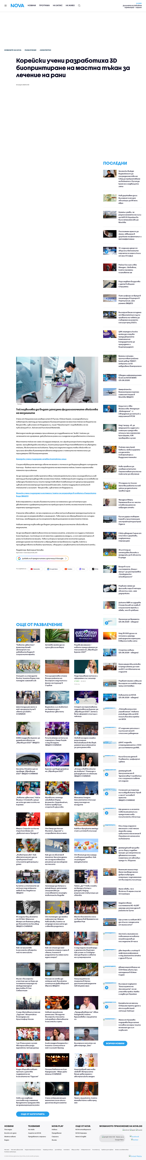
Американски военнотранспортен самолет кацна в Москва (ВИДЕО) (129, 393)
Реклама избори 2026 (17, 1149)
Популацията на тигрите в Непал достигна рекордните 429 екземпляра (85, 982)
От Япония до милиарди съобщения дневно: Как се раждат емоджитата (85, 858)
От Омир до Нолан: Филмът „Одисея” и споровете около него (56, 830)
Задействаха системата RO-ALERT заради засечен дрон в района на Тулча (129, 906)
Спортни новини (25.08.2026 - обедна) (129, 651)
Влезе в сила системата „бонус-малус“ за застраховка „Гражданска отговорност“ (130, 572)
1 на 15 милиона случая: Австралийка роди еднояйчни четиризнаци (27, 1045)
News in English (80, 1136)
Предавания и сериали (37, 1136)
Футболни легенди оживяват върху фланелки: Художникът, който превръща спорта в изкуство (56, 802)
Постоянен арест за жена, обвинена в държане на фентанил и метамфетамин (130, 235)
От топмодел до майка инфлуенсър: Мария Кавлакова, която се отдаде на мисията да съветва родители (56, 921)
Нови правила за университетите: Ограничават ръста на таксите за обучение (130, 470)
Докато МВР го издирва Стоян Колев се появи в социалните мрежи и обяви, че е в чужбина (130, 606)
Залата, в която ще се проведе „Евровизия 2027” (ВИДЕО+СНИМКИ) (27, 771)
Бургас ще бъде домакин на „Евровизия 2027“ (57, 770)
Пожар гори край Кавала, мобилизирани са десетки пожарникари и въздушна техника (129, 452)
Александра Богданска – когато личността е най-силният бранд (57, 1045)
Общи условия (75, 1149)
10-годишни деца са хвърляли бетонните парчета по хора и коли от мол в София (130, 252)
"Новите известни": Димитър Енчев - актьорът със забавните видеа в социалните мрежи (25, 649)
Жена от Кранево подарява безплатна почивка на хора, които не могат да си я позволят (130, 1025)
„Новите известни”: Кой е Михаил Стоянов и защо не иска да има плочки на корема (28, 800)
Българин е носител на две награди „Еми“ (85, 1044)
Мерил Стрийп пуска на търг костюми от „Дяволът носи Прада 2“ (27, 830)
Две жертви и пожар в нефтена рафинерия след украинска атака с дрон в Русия (130, 954)
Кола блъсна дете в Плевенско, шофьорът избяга (129, 759)
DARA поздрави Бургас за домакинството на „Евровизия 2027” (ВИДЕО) (28, 740)
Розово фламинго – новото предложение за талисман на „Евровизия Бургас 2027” (85, 648)
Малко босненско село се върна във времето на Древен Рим (86, 919)
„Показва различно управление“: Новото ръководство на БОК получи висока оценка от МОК (129, 714)
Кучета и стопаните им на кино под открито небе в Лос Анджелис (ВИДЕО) (27, 889)
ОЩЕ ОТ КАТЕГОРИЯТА (33, 1114)
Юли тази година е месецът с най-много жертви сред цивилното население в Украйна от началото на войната (130, 832)
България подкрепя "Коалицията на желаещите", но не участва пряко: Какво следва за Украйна (129, 989)
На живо (70, 5)
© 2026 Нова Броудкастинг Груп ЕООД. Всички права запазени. (21, 1156)
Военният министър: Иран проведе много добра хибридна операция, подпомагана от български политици (130, 874)
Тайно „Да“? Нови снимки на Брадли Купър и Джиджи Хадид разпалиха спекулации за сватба (86, 890)
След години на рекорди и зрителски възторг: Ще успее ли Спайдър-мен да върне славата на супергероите (85, 952)
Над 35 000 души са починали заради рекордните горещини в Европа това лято (129, 637)
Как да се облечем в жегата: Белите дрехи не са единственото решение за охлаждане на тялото (56, 859)
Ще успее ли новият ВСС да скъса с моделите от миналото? (130, 922)
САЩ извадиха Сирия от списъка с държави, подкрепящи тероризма (130, 537)
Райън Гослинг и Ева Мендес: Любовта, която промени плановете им (128, 268)
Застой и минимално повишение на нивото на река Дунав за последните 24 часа (129, 937)
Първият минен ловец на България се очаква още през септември (130, 683)
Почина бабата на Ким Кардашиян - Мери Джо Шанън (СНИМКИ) (56, 1071)
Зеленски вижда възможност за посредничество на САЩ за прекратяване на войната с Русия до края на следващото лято (129, 178)
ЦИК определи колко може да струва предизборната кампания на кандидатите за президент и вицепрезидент (128, 339)
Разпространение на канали (33, 1149)
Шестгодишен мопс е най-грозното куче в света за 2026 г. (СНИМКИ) (26, 710)
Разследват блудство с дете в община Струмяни (129, 284)
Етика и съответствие (121, 1149)
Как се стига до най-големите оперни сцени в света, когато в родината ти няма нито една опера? (57, 952)
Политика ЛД (96, 1149)
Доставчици (58, 1149)
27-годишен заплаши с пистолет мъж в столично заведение (129, 730)
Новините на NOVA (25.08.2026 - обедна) (129, 696)
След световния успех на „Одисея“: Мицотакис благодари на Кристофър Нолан (28, 1015)
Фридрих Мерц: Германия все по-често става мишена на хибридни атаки (130, 503)
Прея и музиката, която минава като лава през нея (85, 1100)
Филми (54, 1140)
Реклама (6, 1149)
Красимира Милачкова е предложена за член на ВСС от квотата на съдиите (130, 668)
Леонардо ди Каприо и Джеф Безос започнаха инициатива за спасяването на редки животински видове (56, 890)
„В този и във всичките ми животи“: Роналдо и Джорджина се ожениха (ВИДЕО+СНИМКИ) (85, 772)
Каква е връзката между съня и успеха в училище (86, 829)
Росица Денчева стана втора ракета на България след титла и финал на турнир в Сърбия (56, 680)
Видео (6, 1140)
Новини (32, 5)
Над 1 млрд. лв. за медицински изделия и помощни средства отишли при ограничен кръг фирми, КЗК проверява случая (129, 431)
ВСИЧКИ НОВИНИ (115, 1043)
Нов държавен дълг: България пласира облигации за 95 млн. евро (128, 199)
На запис (58, 5)
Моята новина (10, 1136)
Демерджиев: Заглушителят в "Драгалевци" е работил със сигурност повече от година (130, 776)
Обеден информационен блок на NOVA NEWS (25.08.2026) (130, 377)
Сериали (55, 1136)
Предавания (56, 1133)
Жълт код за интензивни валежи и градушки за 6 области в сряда (130, 553)
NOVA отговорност (83, 1129)
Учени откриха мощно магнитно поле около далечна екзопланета (55, 1100)
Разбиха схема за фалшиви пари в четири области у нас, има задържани (130, 589)
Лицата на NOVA (34, 1133)
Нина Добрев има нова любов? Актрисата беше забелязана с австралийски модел (84, 1072)
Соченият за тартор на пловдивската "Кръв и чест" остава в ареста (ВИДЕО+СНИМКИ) (130, 795)
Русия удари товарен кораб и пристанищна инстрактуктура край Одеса (130, 520)
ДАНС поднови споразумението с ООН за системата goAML (130, 744)
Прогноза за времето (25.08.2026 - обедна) (129, 620)
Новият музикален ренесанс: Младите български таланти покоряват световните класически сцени (56, 1016)
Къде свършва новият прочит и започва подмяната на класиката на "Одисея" (27, 1072)
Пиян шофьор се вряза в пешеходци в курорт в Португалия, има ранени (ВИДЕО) (130, 299)
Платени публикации (10, 1151)
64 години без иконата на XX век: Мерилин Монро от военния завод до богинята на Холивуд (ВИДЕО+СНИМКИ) (28, 921)
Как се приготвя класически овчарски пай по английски (26, 950)
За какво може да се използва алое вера (55, 646)
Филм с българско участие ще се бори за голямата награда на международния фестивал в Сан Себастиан (27, 984)
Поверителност (85, 1149)
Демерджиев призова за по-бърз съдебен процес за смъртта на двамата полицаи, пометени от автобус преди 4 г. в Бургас (130, 854)
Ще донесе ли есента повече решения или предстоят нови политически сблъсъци (129, 813)
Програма (44, 5)
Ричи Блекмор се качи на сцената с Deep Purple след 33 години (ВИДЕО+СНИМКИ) (56, 741)
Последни (8, 1129)
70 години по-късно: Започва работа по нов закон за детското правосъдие (130, 487)
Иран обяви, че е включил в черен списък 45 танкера (130, 891)
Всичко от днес (10, 1133)
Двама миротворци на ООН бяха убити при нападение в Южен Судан (129, 971)
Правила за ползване (107, 1149)
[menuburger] (5, 5)
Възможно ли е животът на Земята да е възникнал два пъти (56, 709)
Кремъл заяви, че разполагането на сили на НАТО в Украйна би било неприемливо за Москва (130, 217)
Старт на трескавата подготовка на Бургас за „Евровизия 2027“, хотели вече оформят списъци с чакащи (86, 711)
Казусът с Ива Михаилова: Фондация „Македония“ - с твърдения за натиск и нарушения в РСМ (130, 411)
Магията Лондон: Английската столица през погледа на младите (85, 800)
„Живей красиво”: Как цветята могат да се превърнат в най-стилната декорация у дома (27, 859)
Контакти (67, 1149)
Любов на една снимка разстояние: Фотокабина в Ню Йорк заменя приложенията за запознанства (85, 742)
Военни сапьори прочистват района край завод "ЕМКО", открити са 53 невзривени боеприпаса (130, 361)
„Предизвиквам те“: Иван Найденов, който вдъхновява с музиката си (86, 1015)
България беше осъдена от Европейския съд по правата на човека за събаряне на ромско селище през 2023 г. (130, 317)
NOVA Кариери (81, 1133)
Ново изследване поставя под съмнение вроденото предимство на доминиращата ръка (28, 1101)
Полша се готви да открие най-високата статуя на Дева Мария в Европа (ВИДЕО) (57, 982)
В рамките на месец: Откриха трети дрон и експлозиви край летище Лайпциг (130, 1007)
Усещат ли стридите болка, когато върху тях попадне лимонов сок (28, 678)
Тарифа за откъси (48, 1149)
